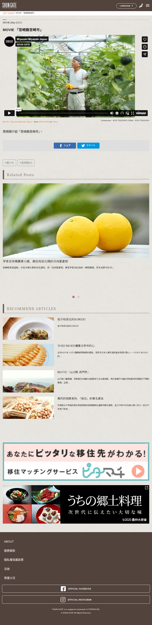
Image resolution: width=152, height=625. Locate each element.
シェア (67, 145)
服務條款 (9, 550)
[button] (73, 297)
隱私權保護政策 (14, 559)
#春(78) (9, 162)
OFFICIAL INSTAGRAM (80, 599)
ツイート (90, 145)
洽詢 (7, 568)
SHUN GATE (43, 122)
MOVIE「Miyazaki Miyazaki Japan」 (18, 122)
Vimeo (55, 122)
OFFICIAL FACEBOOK (79, 588)
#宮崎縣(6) (26, 162)
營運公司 (9, 578)
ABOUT (9, 541)
